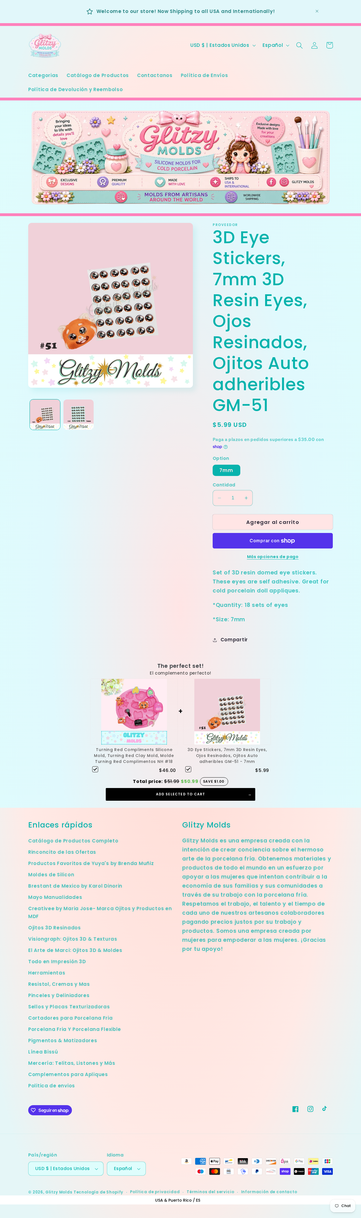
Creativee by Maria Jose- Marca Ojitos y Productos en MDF (100, 912)
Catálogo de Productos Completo (73, 840)
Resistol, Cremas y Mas (59, 984)
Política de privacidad (155, 1192)
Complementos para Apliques (68, 1074)
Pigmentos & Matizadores (62, 1040)
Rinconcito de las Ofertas (62, 852)
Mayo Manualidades (55, 897)
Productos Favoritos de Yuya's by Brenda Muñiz (91, 863)
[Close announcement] (317, 11)
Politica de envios (51, 1085)
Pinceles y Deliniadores (59, 995)
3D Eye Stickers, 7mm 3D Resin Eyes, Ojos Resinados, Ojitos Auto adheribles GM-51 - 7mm (227, 755)
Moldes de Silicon (51, 874)
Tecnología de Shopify (99, 1192)
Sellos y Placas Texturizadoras (69, 1006)
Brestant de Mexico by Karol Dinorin (75, 886)
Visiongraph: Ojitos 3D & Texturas (72, 939)
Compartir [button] (234, 639)
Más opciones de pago (273, 556)
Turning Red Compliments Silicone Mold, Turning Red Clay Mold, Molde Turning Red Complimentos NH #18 (134, 755)
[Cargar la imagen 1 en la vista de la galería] (45, 415)
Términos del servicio (210, 1192)
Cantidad (224, 485)
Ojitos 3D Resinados (54, 927)
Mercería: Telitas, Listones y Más (71, 1063)
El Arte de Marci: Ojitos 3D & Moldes (75, 950)
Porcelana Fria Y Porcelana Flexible (74, 1029)
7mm (226, 470)
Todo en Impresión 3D (57, 961)
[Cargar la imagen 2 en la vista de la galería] (78, 415)
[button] (299, 45)
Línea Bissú (43, 1051)
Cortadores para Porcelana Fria (70, 1018)
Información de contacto (269, 1192)
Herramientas (46, 972)
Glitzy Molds (58, 1192)
